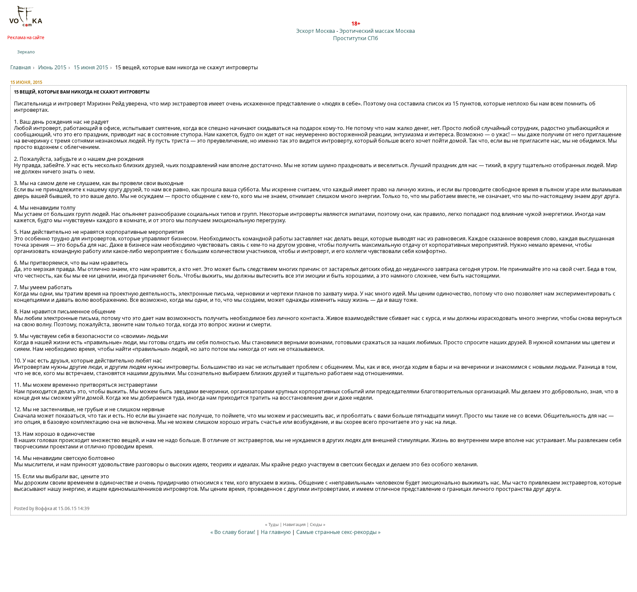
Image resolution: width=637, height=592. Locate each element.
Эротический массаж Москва (377, 30)
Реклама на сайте (25, 37)
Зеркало (26, 52)
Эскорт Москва (315, 30)
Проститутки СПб (355, 38)
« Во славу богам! (232, 532)
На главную (276, 532)
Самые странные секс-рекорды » (338, 532)
